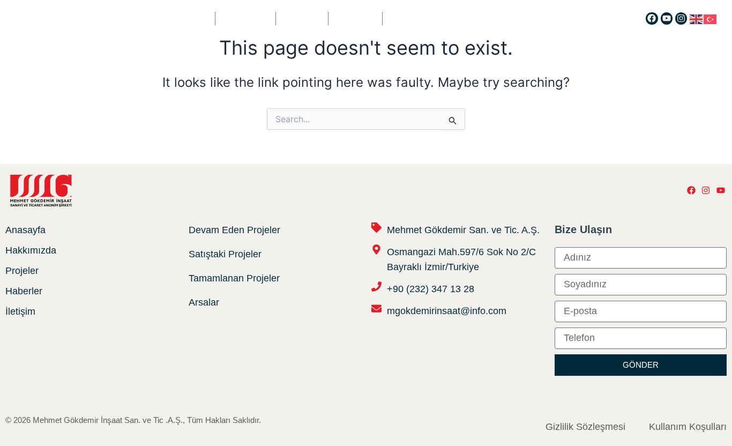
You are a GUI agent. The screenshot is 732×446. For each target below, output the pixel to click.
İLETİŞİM (404, 18)
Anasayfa (189, 18)
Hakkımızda (245, 18)
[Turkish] (711, 18)
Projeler (302, 18)
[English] (697, 18)
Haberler (355, 18)
